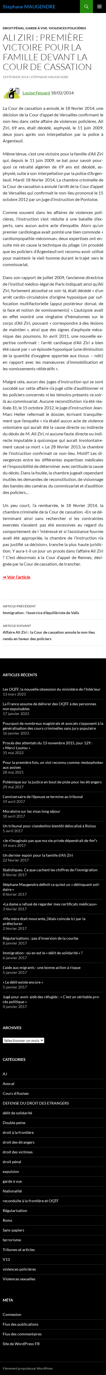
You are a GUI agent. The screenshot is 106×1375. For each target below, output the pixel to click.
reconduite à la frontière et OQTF (31, 1200)
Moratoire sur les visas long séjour (31, 811)
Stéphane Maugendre (49, 77)
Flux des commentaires (22, 1334)
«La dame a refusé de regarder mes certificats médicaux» (50, 904)
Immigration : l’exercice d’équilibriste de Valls (41, 609)
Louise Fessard (36, 92)
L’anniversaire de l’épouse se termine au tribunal (43, 796)
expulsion (11, 1171)
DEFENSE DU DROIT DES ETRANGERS (36, 1103)
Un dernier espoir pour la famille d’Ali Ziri (38, 855)
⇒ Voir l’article (16, 576)
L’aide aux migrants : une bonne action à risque (41, 967)
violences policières (67, 28)
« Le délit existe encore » (23, 982)
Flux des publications (20, 1324)
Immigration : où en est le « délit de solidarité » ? (43, 952)
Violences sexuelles (19, 1279)
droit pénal (13, 28)
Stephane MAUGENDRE (29, 6)
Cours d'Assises (16, 1093)
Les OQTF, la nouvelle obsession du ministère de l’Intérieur (52, 689)
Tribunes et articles (19, 1249)
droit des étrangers (19, 1142)
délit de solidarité (17, 1113)
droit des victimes (18, 1152)
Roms (7, 1220)
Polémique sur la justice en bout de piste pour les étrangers (52, 782)
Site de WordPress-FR (21, 1343)
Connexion (12, 1314)
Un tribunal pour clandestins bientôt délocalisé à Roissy (49, 826)
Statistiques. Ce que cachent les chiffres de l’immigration (50, 869)
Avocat (8, 1083)
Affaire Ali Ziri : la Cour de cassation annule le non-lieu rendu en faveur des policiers (49, 632)
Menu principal (99, 6)
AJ (5, 1073)
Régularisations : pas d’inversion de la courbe (40, 938)
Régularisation (15, 1210)
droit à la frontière (18, 1132)
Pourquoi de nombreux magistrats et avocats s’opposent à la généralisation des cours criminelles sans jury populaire (53, 725)
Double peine (14, 1122)
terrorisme (12, 1239)
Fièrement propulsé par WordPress (28, 1368)
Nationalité (12, 1191)
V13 (6, 1259)
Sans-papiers (13, 1230)
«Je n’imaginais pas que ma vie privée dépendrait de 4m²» (50, 840)
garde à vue (36, 28)
